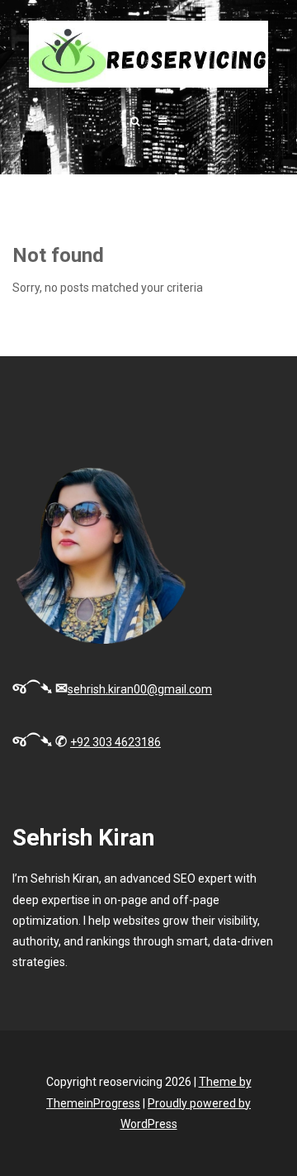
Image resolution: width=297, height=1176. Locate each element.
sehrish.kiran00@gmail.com (140, 689)
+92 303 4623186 (115, 742)
